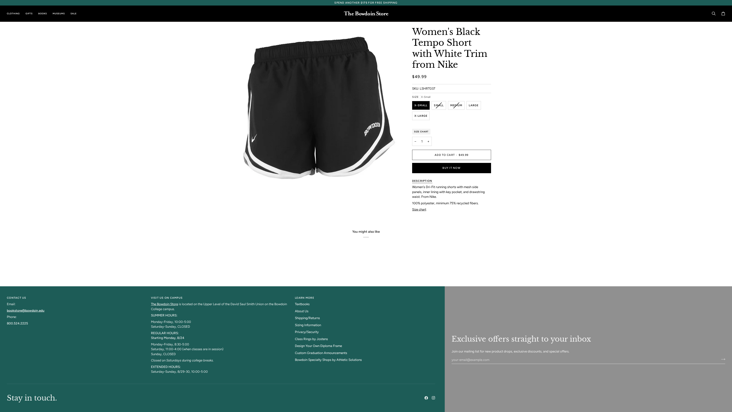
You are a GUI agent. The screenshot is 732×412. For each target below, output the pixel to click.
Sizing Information (308, 325)
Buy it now (451, 168)
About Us (301, 311)
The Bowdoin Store (164, 304)
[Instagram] (433, 398)
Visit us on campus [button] (167, 297)
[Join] (722, 359)
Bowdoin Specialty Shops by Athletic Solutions (328, 360)
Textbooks (302, 304)
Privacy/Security (307, 332)
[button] (15, 14)
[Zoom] (241, 183)
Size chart (419, 209)
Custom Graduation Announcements (321, 353)
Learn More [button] (304, 297)
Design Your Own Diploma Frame (318, 346)
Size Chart (421, 131)
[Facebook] (426, 398)
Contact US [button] (16, 297)
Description (422, 181)
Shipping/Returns (307, 318)
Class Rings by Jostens (311, 339)
